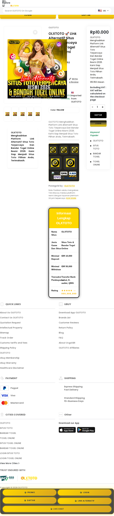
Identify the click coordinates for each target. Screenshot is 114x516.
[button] (35, 32)
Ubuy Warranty (8, 362)
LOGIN (28, 14)
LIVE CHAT (58, 508)
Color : (57, 110)
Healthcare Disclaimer (12, 367)
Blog (61, 332)
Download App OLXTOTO (72, 312)
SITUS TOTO (6, 428)
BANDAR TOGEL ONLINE (12, 448)
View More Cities (9, 463)
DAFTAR (98, 115)
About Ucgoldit (67, 342)
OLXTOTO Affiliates (69, 347)
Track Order (6, 337)
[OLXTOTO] (14, 6)
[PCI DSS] (7, 478)
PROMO (31, 493)
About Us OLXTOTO (10, 312)
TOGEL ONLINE (7, 438)
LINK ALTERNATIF (86, 500)
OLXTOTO (54, 27)
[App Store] (68, 430)
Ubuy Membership (9, 357)
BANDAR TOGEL (8, 433)
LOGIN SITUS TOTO (10, 453)
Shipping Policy (8, 347)
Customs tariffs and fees (13, 342)
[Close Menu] (3, 6)
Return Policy (66, 327)
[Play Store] (86, 430)
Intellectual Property (11, 327)
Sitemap (4, 332)
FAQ (61, 337)
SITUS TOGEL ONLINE (10, 443)
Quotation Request (10, 322)
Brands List (65, 317)
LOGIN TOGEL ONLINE (11, 458)
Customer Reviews (69, 322)
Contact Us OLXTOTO (11, 317)
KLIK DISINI (71, 198)
